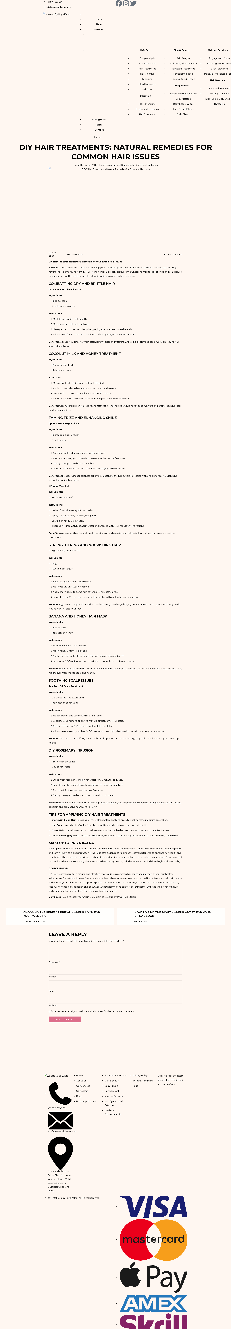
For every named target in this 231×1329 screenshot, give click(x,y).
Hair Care (85, 165)
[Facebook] (119, 3)
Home (77, 165)
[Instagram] (126, 3)
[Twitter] (133, 3)
